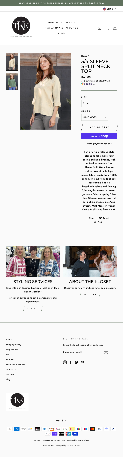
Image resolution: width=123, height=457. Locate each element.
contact (33, 308)
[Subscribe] (106, 352)
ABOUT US (90, 294)
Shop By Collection (61, 22)
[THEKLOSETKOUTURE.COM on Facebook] (71, 362)
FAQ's (9, 354)
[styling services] (33, 261)
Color (85, 111)
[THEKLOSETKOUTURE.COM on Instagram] (65, 362)
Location (10, 374)
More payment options (99, 143)
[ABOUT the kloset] (90, 261)
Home (84, 55)
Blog (61, 33)
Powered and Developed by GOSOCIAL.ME (61, 445)
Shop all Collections (15, 364)
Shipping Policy (13, 344)
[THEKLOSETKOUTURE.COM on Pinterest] (82, 362)
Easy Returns (12, 349)
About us (72, 27)
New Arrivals (54, 27)
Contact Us (11, 369)
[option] (61, 3)
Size (84, 97)
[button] (99, 82)
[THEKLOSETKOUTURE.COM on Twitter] (76, 362)
